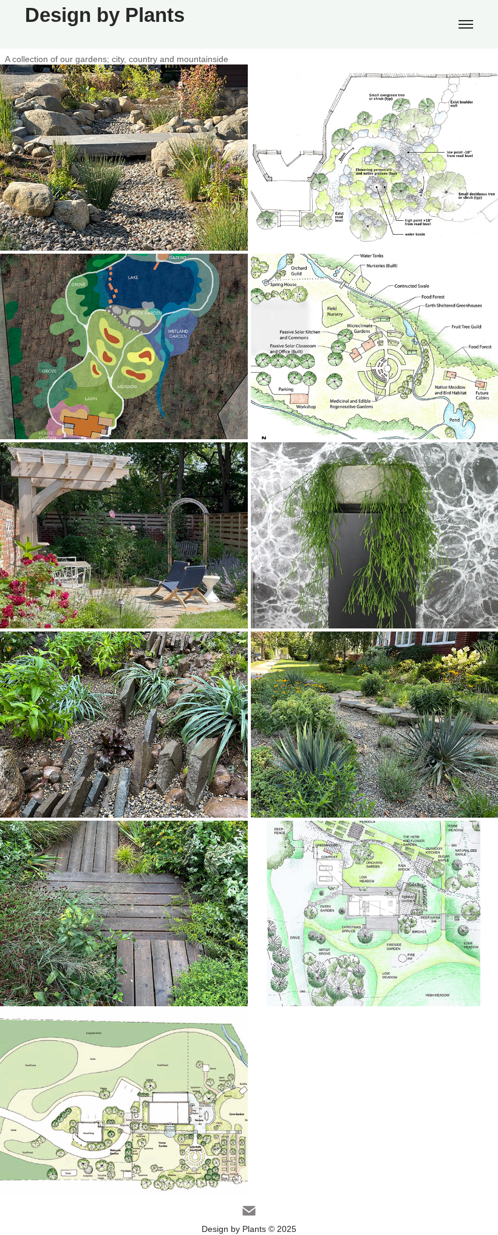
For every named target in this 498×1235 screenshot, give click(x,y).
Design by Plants (105, 15)
